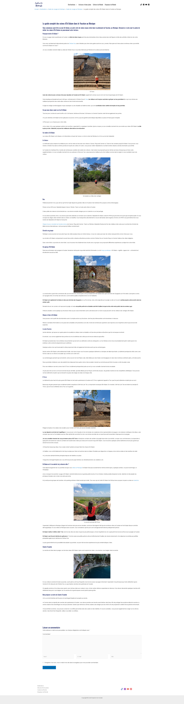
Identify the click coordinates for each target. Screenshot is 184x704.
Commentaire (47, 634)
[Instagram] (143, 4)
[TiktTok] (122, 689)
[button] (76, 4)
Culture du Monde (42, 690)
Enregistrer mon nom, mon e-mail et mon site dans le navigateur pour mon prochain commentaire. (71, 662)
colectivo (136, 480)
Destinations (40, 685)
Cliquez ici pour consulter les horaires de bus (55, 224)
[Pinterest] (149, 4)
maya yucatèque (106, 250)
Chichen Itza (72, 43)
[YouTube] (146, 4)
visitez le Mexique (77, 467)
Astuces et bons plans (43, 688)
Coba (86, 99)
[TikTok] (141, 4)
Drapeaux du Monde (42, 692)
